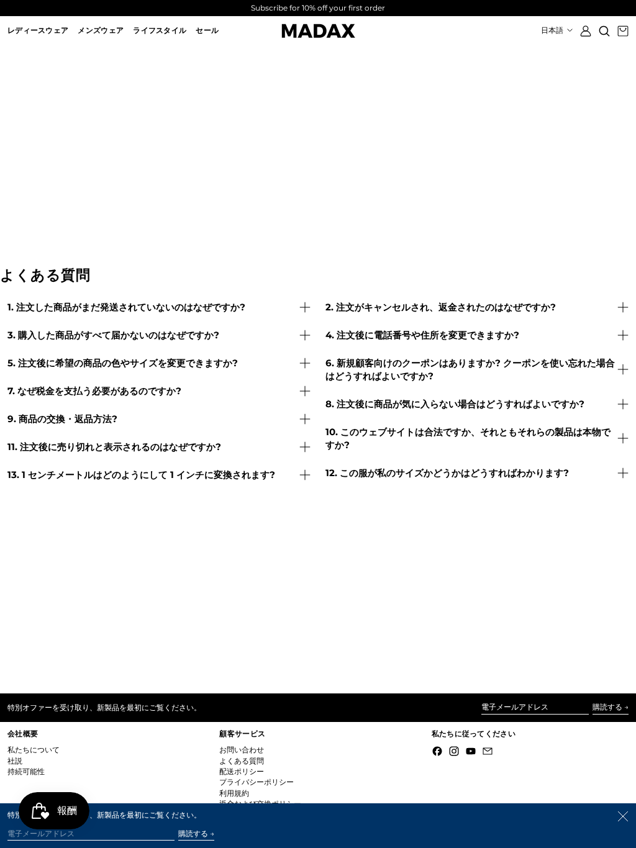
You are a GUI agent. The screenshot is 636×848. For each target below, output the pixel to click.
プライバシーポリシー (256, 782)
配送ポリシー (241, 771)
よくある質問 (241, 760)
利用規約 (234, 793)
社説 (14, 760)
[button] (604, 31)
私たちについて (33, 749)
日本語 (553, 30)
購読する (607, 706)
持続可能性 (26, 771)
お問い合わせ (241, 749)
